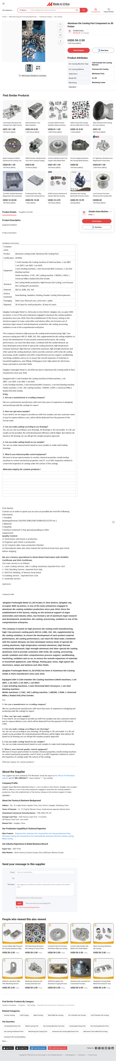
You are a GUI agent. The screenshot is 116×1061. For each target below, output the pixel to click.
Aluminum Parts (64, 833)
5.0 (92, 215)
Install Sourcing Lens (58, 1048)
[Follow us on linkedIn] (112, 1048)
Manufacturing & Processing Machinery (23, 17)
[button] (3, 3)
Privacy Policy (92, 1055)
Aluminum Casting (9, 836)
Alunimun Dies (20, 833)
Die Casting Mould (38, 836)
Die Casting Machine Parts (100, 1026)
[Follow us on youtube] (106, 1048)
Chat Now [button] (104, 50)
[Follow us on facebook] (96, 1048)
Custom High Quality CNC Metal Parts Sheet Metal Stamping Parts (79, 948)
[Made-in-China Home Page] (58, 4)
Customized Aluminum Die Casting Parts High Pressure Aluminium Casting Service (13, 124)
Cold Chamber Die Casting (100, 1015)
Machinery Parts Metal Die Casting (95, 1031)
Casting (70, 836)
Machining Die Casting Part (37, 1031)
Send (19, 903)
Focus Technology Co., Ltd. (42, 1055)
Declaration (81, 1055)
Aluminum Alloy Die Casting (56, 836)
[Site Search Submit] (84, 10)
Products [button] (23, 10)
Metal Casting (7, 838)
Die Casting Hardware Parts (14, 1031)
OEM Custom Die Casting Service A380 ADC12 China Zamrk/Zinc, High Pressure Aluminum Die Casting (79, 124)
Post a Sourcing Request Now (27, 907)
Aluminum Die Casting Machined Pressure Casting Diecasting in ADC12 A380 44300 (80, 194)
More (4, 1041)
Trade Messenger (38, 1048)
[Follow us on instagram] (103, 1048)
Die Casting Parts (23, 836)
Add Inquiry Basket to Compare (34, 75)
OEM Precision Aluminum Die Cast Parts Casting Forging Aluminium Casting (35, 159)
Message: (11, 884)
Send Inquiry (79, 50)
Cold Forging (24, 1015)
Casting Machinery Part (12, 1026)
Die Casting (58, 17)
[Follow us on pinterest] (109, 1048)
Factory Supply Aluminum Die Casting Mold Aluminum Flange (80, 159)
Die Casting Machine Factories (53, 1026)
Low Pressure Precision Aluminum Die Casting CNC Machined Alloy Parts (102, 194)
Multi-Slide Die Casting (55, 1015)
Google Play (21, 1048)
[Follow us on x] (99, 1048)
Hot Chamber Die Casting (77, 1015)
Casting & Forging (45, 17)
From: (13, 872)
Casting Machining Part (77, 1026)
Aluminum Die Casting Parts (37, 833)
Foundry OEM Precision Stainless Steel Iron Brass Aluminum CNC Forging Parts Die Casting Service (57, 124)
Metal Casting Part (32, 1026)
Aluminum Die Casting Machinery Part (65, 1031)
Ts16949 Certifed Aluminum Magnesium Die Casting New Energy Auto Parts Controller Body (13, 194)
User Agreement (70, 1055)
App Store (8, 1048)
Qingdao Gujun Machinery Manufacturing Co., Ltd (79, 30)
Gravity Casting (9, 1015)
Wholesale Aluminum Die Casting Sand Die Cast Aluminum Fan (33, 983)
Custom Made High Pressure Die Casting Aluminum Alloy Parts (12, 948)
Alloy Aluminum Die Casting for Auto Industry (102, 124)
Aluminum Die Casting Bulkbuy (14, 1037)
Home (4, 17)
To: (14, 878)
